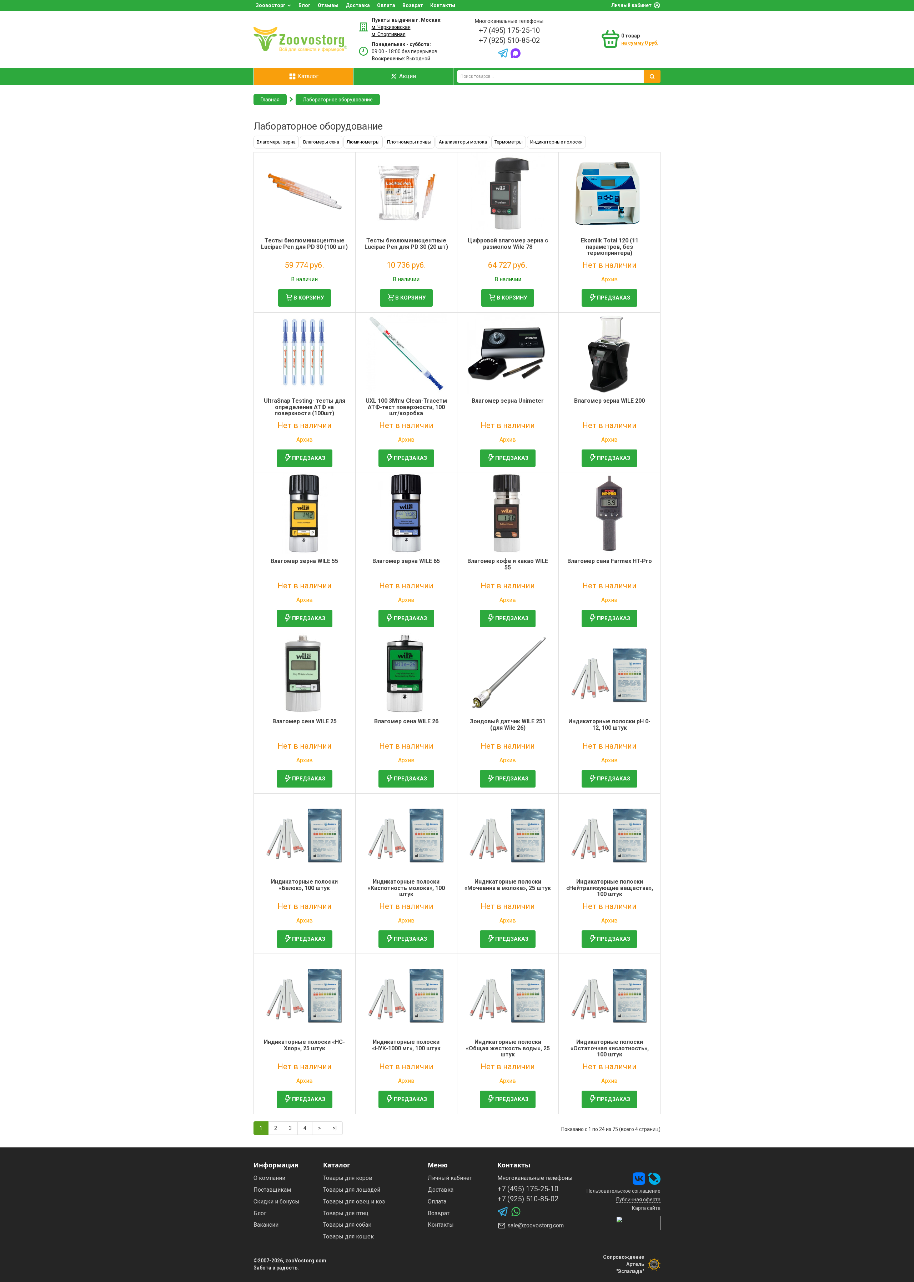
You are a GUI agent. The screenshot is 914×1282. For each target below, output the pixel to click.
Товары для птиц (345, 1213)
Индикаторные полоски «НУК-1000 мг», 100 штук (406, 1045)
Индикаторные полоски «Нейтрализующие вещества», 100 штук (609, 888)
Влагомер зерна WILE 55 (304, 561)
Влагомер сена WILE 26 (406, 721)
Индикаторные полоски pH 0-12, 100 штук (609, 724)
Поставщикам (272, 1189)
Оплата (386, 5)
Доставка (358, 5)
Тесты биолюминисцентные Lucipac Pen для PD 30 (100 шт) (304, 243)
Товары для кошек (348, 1236)
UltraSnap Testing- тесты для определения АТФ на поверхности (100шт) (304, 407)
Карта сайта (646, 1208)
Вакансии (265, 1224)
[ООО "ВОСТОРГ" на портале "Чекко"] (638, 1223)
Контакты (442, 5)
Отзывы (328, 5)
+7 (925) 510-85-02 (509, 40)
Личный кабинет (631, 5)
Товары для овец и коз (354, 1201)
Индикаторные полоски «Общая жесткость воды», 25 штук (508, 1048)
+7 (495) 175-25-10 (509, 30)
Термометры (508, 142)
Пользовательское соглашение (624, 1191)
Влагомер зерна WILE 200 (609, 400)
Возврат (412, 5)
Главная (270, 99)
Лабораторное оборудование (338, 99)
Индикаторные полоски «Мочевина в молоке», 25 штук (507, 884)
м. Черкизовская (391, 27)
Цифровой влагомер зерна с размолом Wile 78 (508, 243)
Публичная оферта (638, 1199)
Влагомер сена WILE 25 (304, 721)
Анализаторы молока (463, 142)
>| (335, 1128)
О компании (269, 1178)
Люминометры (363, 142)
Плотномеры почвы (409, 142)
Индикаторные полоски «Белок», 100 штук (304, 884)
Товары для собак (347, 1224)
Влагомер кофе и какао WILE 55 (507, 564)
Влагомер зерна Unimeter (508, 400)
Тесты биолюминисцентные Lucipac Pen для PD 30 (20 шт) (406, 243)
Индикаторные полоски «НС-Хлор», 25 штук (304, 1045)
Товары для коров (347, 1178)
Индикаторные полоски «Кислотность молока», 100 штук (406, 888)
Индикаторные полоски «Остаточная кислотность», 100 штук (610, 1048)
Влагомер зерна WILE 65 (406, 561)
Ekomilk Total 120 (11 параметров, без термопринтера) (609, 246)
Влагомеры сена (321, 142)
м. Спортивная (389, 34)
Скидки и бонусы (276, 1201)
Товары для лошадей (351, 1189)
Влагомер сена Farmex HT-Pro (609, 561)
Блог (304, 5)
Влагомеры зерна (276, 142)
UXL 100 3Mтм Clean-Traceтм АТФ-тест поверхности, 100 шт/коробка (406, 407)
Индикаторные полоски (556, 142)
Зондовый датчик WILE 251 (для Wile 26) (508, 724)
